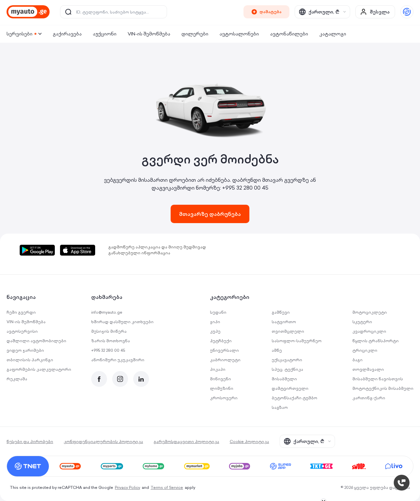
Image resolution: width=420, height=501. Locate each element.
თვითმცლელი (288, 331)
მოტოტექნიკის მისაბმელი (382, 388)
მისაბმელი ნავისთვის (377, 379)
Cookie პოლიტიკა (249, 441)
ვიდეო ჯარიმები (25, 350)
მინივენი (220, 379)
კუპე (215, 331)
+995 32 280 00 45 (245, 188)
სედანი (218, 312)
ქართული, (323, 12)
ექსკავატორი (287, 360)
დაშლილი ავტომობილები (36, 341)
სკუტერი (362, 321)
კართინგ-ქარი (368, 398)
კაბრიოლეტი (225, 360)
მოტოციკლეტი (369, 312)
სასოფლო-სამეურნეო (297, 341)
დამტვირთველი (290, 388)
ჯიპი (215, 321)
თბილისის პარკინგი (30, 360)
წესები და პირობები (30, 441)
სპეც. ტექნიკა (287, 369)
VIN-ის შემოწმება (149, 34)
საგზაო (280, 407)
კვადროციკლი (369, 331)
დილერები (194, 34)
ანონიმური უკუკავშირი (117, 360)
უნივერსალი (224, 350)
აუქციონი (104, 34)
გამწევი (281, 312)
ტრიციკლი (364, 350)
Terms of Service (167, 487)
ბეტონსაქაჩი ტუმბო (294, 398)
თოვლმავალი (368, 369)
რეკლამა (17, 379)
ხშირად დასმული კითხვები (122, 321)
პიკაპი (217, 369)
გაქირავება (67, 34)
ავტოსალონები (239, 34)
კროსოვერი (224, 398)
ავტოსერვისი (22, 331)
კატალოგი (332, 34)
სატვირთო (284, 321)
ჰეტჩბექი (221, 341)
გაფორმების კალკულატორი (39, 369)
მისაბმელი (284, 379)
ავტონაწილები (289, 34)
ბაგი (357, 360)
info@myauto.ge (106, 312)
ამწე (277, 350)
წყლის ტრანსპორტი (375, 341)
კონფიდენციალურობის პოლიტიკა (103, 441)
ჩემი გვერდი (21, 312)
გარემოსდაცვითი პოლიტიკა (186, 441)
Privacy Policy (127, 487)
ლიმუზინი (221, 388)
